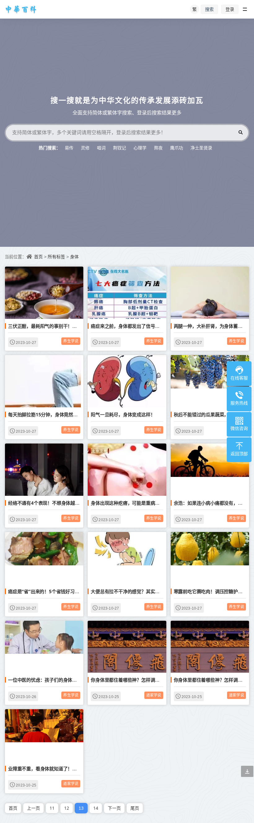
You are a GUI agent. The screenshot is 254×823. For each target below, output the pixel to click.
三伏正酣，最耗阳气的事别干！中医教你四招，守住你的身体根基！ (77, 326)
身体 (74, 256)
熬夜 (158, 148)
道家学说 (153, 695)
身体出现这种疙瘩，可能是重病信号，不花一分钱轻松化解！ (153, 503)
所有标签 (56, 256)
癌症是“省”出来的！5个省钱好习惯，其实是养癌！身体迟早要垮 (73, 591)
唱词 (101, 148)
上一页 (33, 808)
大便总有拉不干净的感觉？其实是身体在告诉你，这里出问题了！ (157, 591)
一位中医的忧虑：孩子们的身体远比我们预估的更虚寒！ (65, 680)
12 (66, 808)
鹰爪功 (176, 148)
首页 (38, 256)
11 (52, 808)
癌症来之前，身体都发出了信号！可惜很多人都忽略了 (146, 326)
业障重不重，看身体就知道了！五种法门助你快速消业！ (65, 768)
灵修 (85, 148)
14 (95, 808)
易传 (69, 148)
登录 (230, 9)
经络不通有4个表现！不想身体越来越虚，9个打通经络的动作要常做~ (78, 503)
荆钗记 (119, 148)
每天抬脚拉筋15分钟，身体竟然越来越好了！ (54, 414)
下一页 (114, 808)
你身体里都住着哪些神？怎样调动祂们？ (132, 680)
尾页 (134, 808)
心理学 (140, 148)
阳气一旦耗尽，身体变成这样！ (123, 414)
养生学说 (70, 341)
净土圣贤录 (201, 148)
